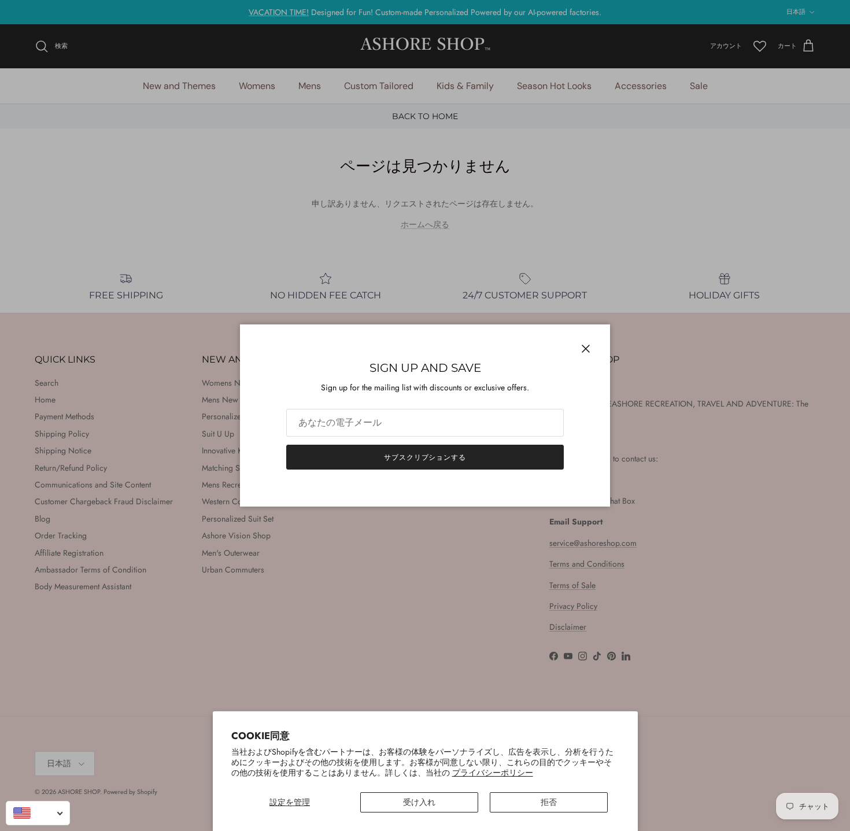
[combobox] (38, 813)
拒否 (549, 802)
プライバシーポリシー (492, 772)
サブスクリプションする (425, 457)
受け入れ (419, 802)
